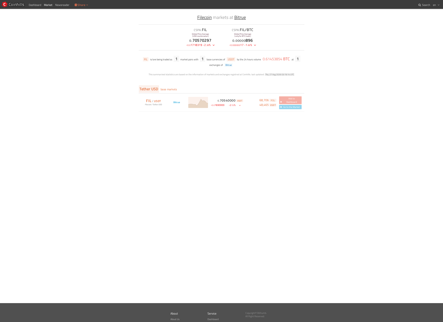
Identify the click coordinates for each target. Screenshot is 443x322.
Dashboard (213, 319)
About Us (175, 319)
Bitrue (240, 17)
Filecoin (204, 17)
